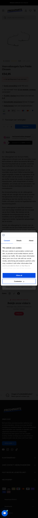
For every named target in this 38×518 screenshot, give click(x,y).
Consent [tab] (7, 240)
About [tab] (31, 240)
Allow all (19, 275)
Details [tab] (19, 240)
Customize (18, 281)
